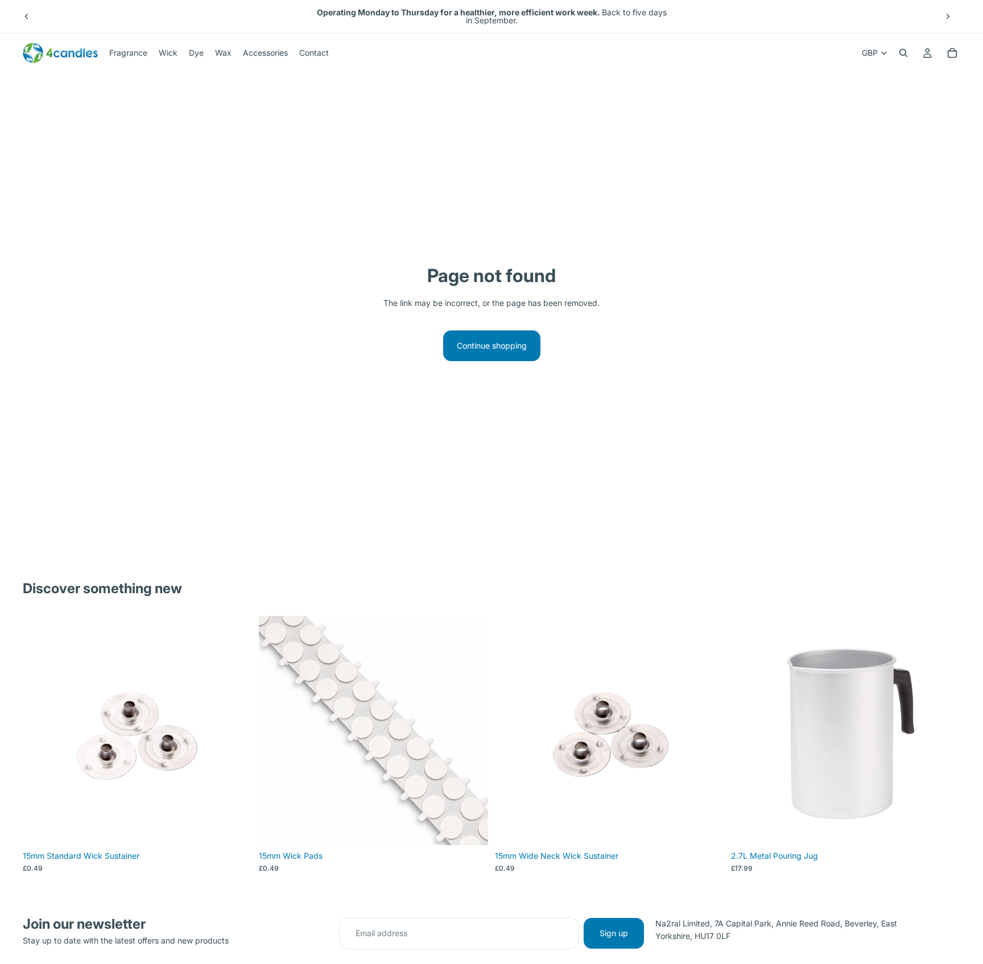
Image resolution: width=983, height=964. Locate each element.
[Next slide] (947, 16)
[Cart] (952, 52)
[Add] (942, 827)
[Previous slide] (26, 16)
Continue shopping (492, 345)
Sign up (614, 933)
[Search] (903, 52)
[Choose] (234, 827)
